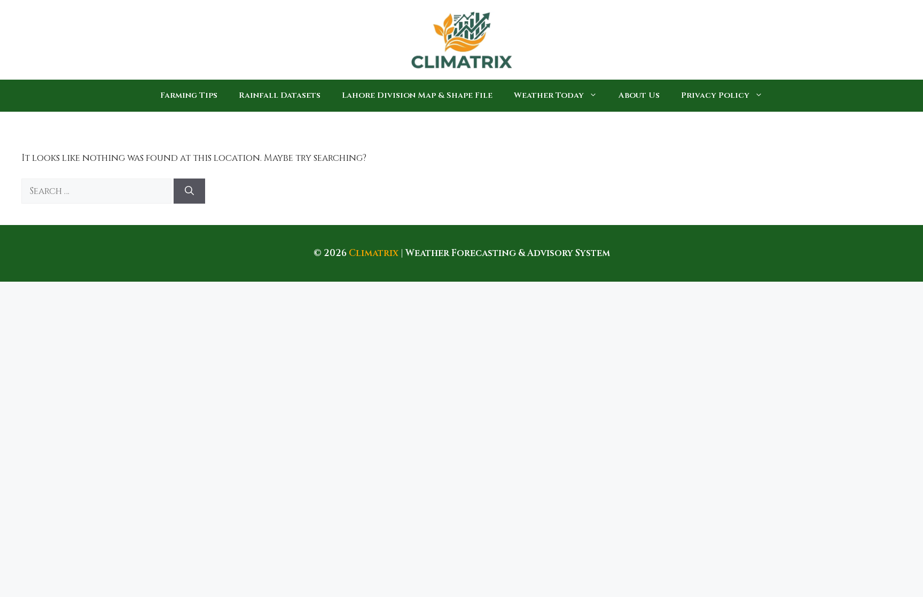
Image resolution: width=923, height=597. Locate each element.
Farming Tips (188, 95)
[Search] (189, 191)
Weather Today (549, 95)
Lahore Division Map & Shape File (417, 95)
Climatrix (373, 253)
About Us (639, 95)
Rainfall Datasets (279, 95)
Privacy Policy (715, 95)
